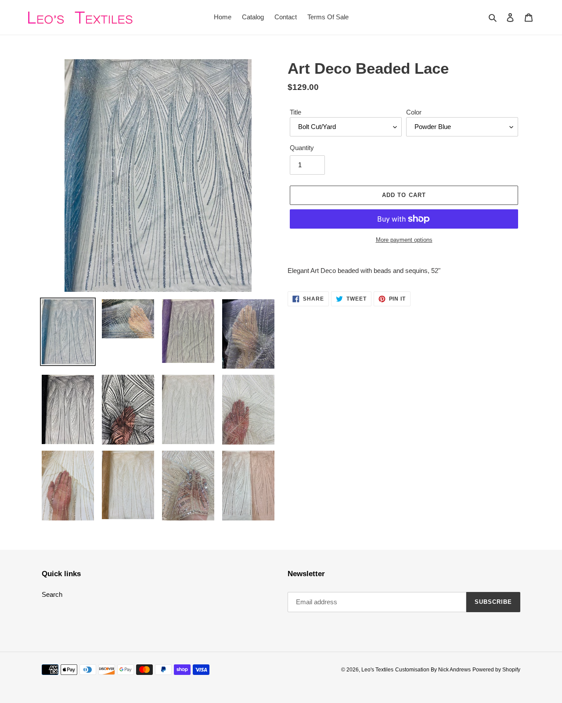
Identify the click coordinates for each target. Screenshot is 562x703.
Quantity (302, 147)
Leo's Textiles (377, 670)
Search (52, 594)
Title (295, 112)
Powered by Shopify (496, 670)
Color (414, 112)
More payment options (404, 240)
